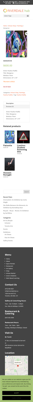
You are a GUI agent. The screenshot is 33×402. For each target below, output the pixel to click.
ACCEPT (16, 393)
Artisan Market (10, 273)
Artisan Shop (12, 26)
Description (10, 103)
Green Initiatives (11, 276)
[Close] (31, 377)
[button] (26, 33)
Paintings (20, 26)
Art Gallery (9, 268)
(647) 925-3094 (9, 317)
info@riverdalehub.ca (11, 291)
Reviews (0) (10, 106)
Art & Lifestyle (8, 220)
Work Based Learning (12, 278)
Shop (7, 271)
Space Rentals (10, 264)
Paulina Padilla (8, 95)
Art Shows (8, 234)
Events (5, 229)
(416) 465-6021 (13, 2)
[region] (16, 388)
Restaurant (9, 266)
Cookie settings (16, 398)
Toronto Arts (9, 226)
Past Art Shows (9, 237)
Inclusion (7, 223)
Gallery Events (8, 240)
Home (5, 26)
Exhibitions (6, 232)
